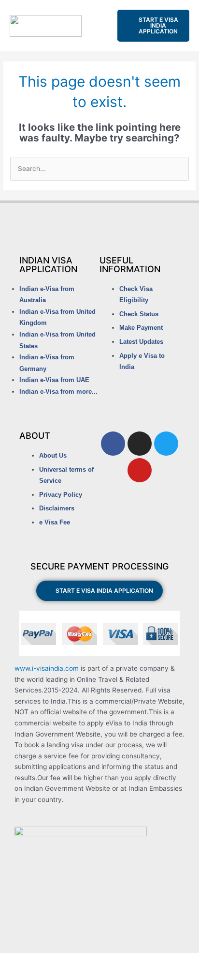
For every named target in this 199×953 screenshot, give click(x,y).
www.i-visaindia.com (46, 668)
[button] (99, 26)
